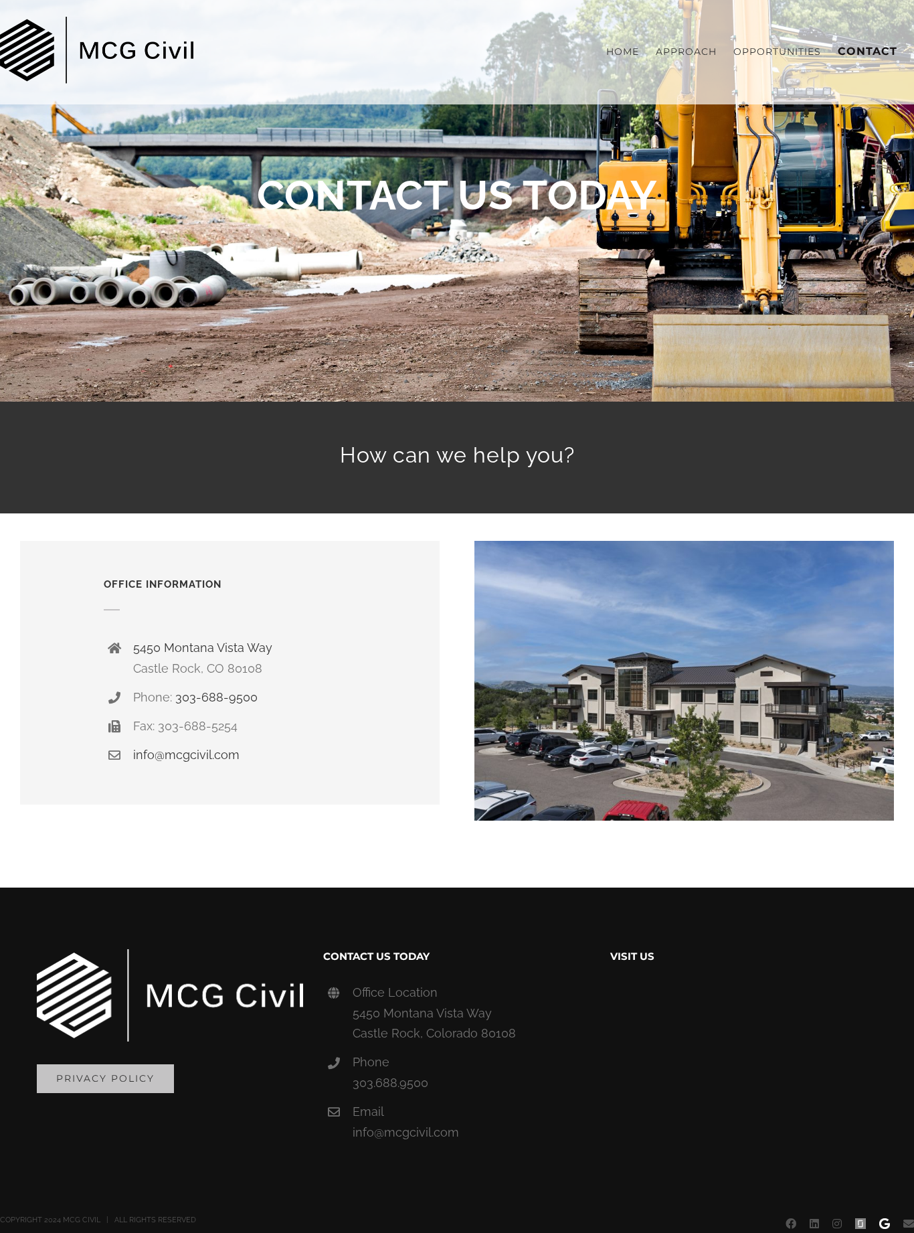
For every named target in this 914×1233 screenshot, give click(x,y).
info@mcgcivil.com (186, 755)
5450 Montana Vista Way (202, 648)
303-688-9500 (216, 697)
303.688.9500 (390, 1083)
